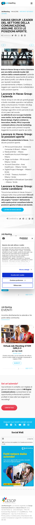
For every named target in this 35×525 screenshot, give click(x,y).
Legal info (18, 518)
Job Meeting (5, 11)
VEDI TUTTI (28, 294)
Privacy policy (5, 516)
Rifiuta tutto (17, 285)
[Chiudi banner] (32, 238)
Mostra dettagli (24, 269)
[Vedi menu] (31, 3)
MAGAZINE (14, 11)
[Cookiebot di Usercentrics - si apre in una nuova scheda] (20, 238)
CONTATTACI (9, 407)
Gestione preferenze (16, 280)
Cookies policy (16, 516)
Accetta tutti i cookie (17, 275)
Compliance (10, 518)
